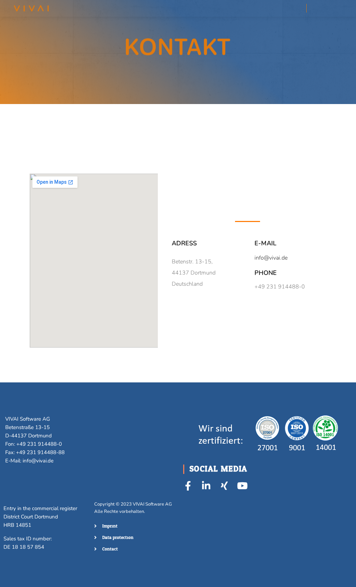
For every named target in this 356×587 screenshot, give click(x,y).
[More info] (318, 8)
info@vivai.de (271, 258)
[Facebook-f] (188, 485)
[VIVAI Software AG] (31, 8)
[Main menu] (330, 8)
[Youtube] (242, 485)
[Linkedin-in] (206, 485)
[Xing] (224, 485)
